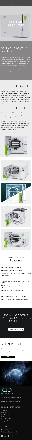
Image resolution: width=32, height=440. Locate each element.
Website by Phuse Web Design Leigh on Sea (10, 401)
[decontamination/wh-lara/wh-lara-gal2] (16, 216)
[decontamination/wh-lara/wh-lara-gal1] (16, 239)
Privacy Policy (5, 421)
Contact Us (4, 413)
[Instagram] (12, 436)
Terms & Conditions (7, 419)
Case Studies (5, 415)
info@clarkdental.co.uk (9, 432)
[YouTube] (3, 436)
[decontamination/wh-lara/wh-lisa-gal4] (16, 170)
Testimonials (5, 417)
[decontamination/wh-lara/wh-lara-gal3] (16, 193)
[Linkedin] (6, 436)
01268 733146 (6, 430)
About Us (4, 410)
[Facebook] (9, 436)
